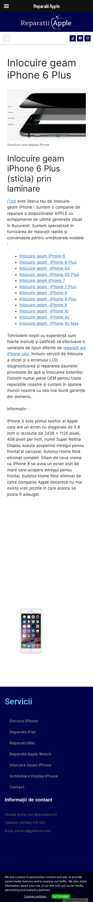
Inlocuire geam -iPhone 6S (44, 268)
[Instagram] (87, 38)
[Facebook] (80, 38)
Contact (17, 787)
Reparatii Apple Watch (30, 754)
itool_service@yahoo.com (28, 831)
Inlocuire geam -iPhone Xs (44, 317)
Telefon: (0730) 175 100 (25, 823)
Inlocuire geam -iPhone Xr (44, 311)
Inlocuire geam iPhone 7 (42, 280)
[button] (6, 38)
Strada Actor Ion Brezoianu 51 (31, 814)
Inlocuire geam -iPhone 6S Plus (49, 274)
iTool (11, 201)
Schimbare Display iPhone (34, 776)
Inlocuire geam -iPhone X (43, 305)
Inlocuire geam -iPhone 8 (43, 292)
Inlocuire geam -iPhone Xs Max (49, 323)
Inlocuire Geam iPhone (31, 765)
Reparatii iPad (23, 732)
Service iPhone (24, 721)
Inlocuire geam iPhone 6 (42, 256)
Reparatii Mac (22, 743)
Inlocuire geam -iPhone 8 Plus (47, 299)
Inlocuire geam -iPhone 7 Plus (47, 286)
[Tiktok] (73, 38)
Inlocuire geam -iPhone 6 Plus (48, 262)
